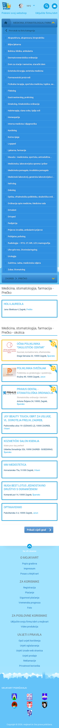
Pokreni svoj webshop (14, 13)
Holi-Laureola (13, 304)
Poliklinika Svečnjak (31, 368)
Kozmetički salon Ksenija (21, 441)
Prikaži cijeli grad (36, 529)
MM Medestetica (15, 464)
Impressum (29, 568)
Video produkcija (29, 626)
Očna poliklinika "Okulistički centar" (30, 345)
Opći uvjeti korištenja (29, 640)
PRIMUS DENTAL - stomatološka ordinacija (35, 390)
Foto (29, 607)
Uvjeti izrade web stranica (29, 650)
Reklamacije (29, 660)
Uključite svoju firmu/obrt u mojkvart (30, 621)
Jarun (42, 376)
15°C (28, 5)
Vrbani (7, 428)
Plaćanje (29, 592)
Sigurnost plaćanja (29, 597)
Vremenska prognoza (29, 602)
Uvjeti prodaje (29, 655)
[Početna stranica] (6, 23)
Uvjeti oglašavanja (29, 645)
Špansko (51, 355)
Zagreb (9, 278)
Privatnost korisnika (29, 665)
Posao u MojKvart (29, 573)
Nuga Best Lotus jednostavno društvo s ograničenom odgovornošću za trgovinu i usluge (29, 489)
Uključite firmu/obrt (46, 13)
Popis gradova (29, 563)
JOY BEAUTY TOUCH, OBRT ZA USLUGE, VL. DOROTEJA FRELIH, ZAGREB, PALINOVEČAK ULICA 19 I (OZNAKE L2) (27, 420)
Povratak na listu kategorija (22, 30)
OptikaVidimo (13, 507)
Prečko (22, 278)
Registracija (29, 587)
